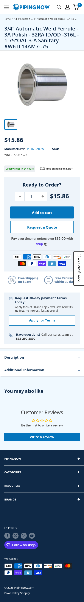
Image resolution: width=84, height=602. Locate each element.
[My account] (67, 7)
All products (21, 19)
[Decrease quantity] (19, 196)
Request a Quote (42, 227)
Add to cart (42, 212)
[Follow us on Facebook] (7, 536)
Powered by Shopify (17, 593)
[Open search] (59, 7)
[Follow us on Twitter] (15, 536)
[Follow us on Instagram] (24, 536)
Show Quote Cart (79, 268)
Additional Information (24, 370)
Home (7, 19)
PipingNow (35, 149)
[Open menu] (6, 7)
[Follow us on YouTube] (32, 536)
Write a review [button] (42, 437)
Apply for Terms (42, 320)
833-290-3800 (25, 339)
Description (14, 357)
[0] (76, 7)
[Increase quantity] (42, 196)
